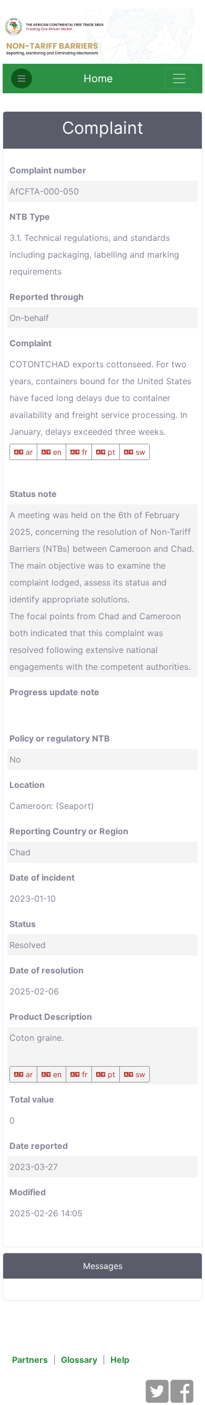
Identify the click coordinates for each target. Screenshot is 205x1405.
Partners (30, 1359)
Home (98, 78)
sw (139, 451)
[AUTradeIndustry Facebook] (182, 1397)
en (56, 451)
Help (119, 1359)
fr (83, 451)
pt (110, 451)
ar (28, 451)
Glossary (79, 1359)
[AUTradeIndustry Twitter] (157, 1397)
